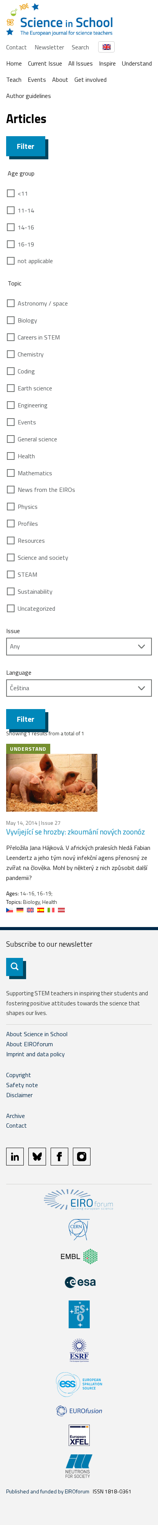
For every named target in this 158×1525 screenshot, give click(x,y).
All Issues (80, 63)
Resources (31, 540)
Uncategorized (36, 608)
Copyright (18, 1074)
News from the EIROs (46, 489)
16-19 (26, 244)
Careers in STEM (39, 337)
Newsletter (49, 47)
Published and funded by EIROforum (47, 1491)
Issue (13, 630)
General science (37, 439)
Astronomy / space (43, 303)
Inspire (107, 63)
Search (80, 47)
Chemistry (31, 354)
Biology (27, 320)
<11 (23, 193)
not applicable (35, 260)
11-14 (26, 210)
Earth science (35, 388)
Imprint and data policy (35, 1054)
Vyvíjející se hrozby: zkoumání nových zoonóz (75, 831)
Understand (137, 63)
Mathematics (35, 473)
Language (18, 672)
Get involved (90, 79)
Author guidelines (28, 95)
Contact (16, 47)
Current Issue (45, 63)
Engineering (33, 405)
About (60, 79)
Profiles (28, 523)
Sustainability (35, 591)
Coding (26, 371)
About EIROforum (29, 1044)
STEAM (27, 574)
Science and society (43, 557)
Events (37, 79)
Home (14, 63)
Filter (26, 146)
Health (26, 456)
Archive (15, 1115)
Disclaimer (19, 1094)
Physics (28, 506)
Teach (13, 79)
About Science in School (36, 1034)
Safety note (22, 1084)
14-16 (26, 227)
